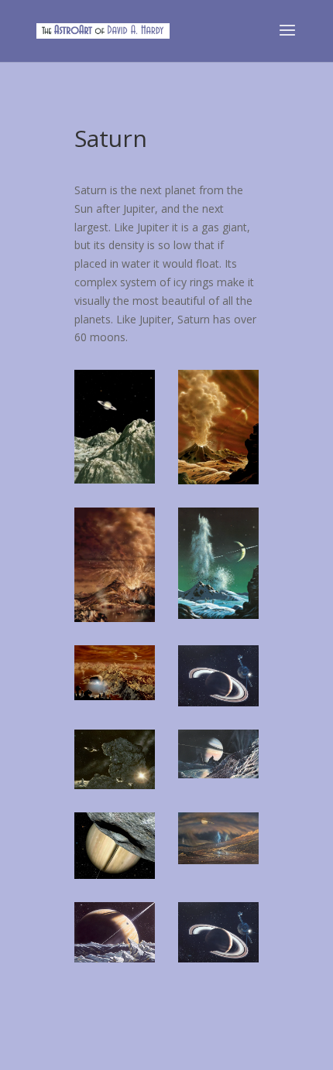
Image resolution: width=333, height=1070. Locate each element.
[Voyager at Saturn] (218, 702)
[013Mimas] (114, 874)
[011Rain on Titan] (218, 860)
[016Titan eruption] (114, 617)
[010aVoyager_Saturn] (218, 958)
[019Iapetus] (114, 479)
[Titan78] (218, 480)
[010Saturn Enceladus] (114, 958)
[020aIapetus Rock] (114, 785)
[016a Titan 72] (218, 614)
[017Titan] (114, 696)
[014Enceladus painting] (218, 774)
